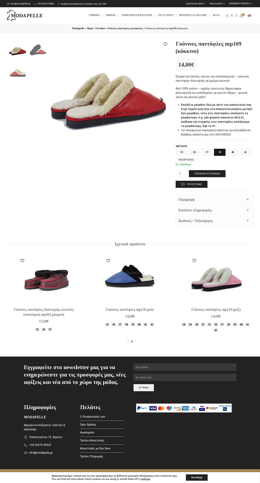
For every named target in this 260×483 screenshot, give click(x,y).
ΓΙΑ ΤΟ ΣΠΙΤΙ (165, 15)
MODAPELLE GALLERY (193, 15)
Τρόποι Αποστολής (92, 440)
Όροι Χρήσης (88, 424)
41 (245, 152)
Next (159, 99)
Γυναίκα (100, 28)
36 (194, 152)
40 (232, 152)
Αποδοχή (196, 477)
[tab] (214, 199)
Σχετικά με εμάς (194, 3)
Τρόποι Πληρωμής (91, 456)
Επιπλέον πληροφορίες (195, 210)
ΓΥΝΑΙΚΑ (94, 15)
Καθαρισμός (186, 159)
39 (220, 152)
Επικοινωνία (216, 3)
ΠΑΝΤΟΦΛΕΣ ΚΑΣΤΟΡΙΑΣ (137, 15)
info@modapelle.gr (20, 3)
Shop (90, 28)
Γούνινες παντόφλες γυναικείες (125, 28)
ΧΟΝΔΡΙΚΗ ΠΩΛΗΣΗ (239, 3)
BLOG (216, 15)
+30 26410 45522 (45, 3)
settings (145, 479)
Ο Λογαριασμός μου (92, 416)
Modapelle (78, 28)
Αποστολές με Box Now (95, 448)
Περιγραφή (186, 199)
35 (181, 152)
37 (207, 152)
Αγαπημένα (87, 432)
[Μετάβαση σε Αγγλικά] (249, 15)
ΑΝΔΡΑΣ (111, 15)
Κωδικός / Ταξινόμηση (195, 221)
